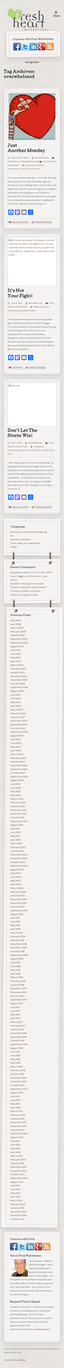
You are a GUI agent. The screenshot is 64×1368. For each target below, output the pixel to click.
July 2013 (15, 1185)
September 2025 (19, 642)
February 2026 (18, 631)
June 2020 (15, 877)
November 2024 (18, 679)
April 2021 (15, 839)
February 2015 (17, 1115)
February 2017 (17, 1025)
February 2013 (17, 1204)
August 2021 (16, 825)
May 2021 (15, 836)
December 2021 (18, 810)
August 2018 (16, 958)
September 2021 (18, 821)
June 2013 (15, 1189)
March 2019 (16, 932)
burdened (29, 165)
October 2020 (17, 862)
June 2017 (15, 1010)
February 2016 (17, 1070)
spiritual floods (47, 450)
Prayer (13, 546)
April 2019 (15, 929)
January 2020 (17, 895)
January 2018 (17, 985)
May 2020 (15, 880)
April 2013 (15, 1196)
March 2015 (16, 1111)
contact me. (23, 1325)
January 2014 (17, 1163)
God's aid (45, 307)
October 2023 (17, 728)
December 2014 (18, 1122)
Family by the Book (20, 539)
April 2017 (15, 1018)
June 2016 (15, 1055)
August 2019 (16, 914)
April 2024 (15, 706)
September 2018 (18, 955)
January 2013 (17, 1208)
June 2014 (15, 1144)
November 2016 (18, 1037)
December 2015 (18, 1077)
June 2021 (15, 832)
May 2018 (15, 970)
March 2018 (16, 977)
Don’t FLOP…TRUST (42, 572)
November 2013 (18, 1170)
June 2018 (15, 966)
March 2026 (16, 627)
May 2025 (15, 657)
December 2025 (18, 639)
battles (36, 307)
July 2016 (15, 1051)
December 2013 (18, 1167)
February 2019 (17, 936)
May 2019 (15, 925)
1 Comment (17, 367)
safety (37, 450)
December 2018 (18, 944)
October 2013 (17, 1174)
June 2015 (15, 1100)
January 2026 (17, 635)
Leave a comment (20, 222)
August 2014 (16, 1137)
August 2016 (16, 1048)
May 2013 (15, 1193)
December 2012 (18, 1211)
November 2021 (18, 813)
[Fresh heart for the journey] (28, 19)
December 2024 (18, 676)
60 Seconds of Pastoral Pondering (28, 532)
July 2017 (15, 1007)
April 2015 (15, 1107)
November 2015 (18, 1081)
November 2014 (18, 1126)
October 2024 (17, 683)
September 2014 (18, 1133)
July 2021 (15, 828)
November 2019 (18, 903)
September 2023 (19, 732)
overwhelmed (14, 169)
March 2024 (16, 709)
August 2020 (17, 869)
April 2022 (15, 795)
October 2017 (17, 996)
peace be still (27, 450)
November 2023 (18, 724)
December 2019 (18, 899)
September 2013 (18, 1178)
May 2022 (15, 791)
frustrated (38, 165)
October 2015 (17, 1085)
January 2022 (17, 806)
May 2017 (15, 1014)
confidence (38, 446)
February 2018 (17, 981)
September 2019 (18, 910)
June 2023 (15, 743)
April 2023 (15, 750)
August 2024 (17, 691)
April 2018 (15, 973)
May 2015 (15, 1103)
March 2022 (16, 799)
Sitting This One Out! (33, 583)
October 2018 (17, 951)
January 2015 (17, 1118)
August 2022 (17, 780)
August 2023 (17, 735)
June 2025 (15, 654)
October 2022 (17, 772)
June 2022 (15, 787)
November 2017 (18, 992)
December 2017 (18, 988)
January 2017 (17, 1029)
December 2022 (18, 765)
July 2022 (15, 784)
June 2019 (15, 921)
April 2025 (15, 661)
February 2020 (18, 892)
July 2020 (15, 873)
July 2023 (15, 739)
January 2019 (17, 940)
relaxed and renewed (30, 169)
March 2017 (16, 1022)
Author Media (18, 1360)
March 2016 (16, 1066)
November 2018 (18, 947)
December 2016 (18, 1033)
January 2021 (17, 851)
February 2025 (18, 668)
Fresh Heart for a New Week (24, 543)
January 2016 (17, 1074)
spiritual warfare (28, 310)
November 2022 (18, 769)
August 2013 (16, 1182)
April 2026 (15, 624)
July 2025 (15, 650)
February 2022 (18, 802)
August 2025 (17, 646)
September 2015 (18, 1089)
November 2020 (18, 858)
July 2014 (15, 1141)
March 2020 (16, 888)
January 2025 (17, 672)
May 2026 (15, 620)
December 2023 (18, 720)
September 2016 (18, 1044)
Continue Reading (43, 222)
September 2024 (19, 687)
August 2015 (16, 1092)
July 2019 (15, 917)
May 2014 (15, 1148)
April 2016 (15, 1063)
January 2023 (17, 761)
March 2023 (16, 754)
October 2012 (17, 1219)
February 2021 (17, 847)
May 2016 (15, 1059)
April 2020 (15, 884)
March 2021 (16, 843)
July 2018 (15, 962)
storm (10, 454)
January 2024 (17, 717)
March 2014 (16, 1155)
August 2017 (16, 1003)
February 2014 (17, 1159)
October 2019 (17, 906)
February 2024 (18, 713)
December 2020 (18, 854)
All (11, 535)
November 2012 (18, 1215)
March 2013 (16, 1200)
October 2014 (17, 1130)
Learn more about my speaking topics (30, 1329)
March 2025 (16, 665)
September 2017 (18, 999)
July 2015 (15, 1096)
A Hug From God (29, 594)
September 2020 (19, 865)
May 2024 (15, 702)
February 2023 (18, 758)
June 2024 (15, 698)
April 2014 (15, 1152)
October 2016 (17, 1040)
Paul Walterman (41, 158)
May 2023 (15, 747)
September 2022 (19, 776)
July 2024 (15, 694)
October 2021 (17, 817)
